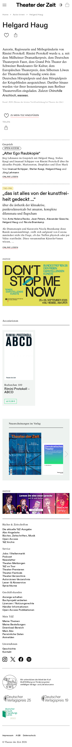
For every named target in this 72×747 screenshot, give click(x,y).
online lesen (10, 177)
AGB (18, 735)
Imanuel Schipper (18, 169)
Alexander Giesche (58, 218)
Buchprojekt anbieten (14, 600)
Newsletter (9, 559)
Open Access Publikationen (18, 609)
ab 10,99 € (10, 401)
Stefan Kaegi (37, 169)
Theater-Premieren (13, 569)
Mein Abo (8, 631)
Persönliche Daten (13, 634)
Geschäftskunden (12, 592)
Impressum (7, 735)
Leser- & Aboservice (14, 582)
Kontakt (6, 651)
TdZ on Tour (9, 566)
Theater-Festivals (12, 572)
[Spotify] (29, 659)
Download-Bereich (13, 627)
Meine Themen (11, 621)
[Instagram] (4, 659)
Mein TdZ (8, 616)
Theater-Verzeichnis (14, 576)
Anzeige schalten (12, 597)
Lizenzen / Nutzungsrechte (18, 603)
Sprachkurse (9, 585)
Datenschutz (29, 735)
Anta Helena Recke (19, 218)
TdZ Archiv (8, 542)
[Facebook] (21, 659)
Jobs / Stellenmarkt (13, 553)
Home (5, 14)
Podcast (7, 556)
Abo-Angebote (11, 532)
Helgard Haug (53, 169)
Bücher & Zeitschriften (15, 524)
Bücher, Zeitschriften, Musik (18, 535)
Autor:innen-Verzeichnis (16, 579)
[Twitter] (12, 659)
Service (6, 548)
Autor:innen (19, 14)
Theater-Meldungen (13, 563)
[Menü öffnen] (4, 5)
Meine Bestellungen (14, 624)
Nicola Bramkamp (34, 222)
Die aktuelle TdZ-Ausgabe (17, 529)
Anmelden (8, 637)
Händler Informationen (15, 606)
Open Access (10, 539)
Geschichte (9, 648)
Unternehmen (9, 644)
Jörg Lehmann (10, 172)
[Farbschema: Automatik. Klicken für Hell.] (60, 4)
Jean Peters (38, 218)
